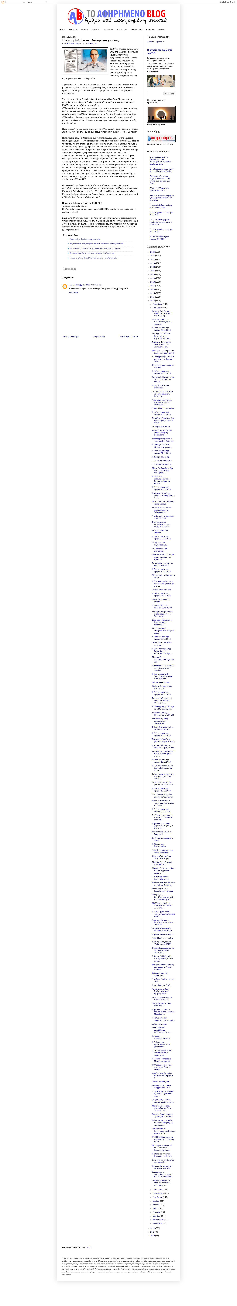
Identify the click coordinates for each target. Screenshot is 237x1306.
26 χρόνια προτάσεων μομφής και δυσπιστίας (163, 1101)
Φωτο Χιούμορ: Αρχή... (162, 985)
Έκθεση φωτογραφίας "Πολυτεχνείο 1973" (161, 943)
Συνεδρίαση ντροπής (161, 426)
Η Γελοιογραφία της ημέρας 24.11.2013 (161, 570)
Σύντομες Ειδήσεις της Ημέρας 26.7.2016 (159, 189)
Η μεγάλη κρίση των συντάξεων (160, 386)
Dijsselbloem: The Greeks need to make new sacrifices (163, 667)
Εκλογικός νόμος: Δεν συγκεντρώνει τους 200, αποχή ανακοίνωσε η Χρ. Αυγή (160, 179)
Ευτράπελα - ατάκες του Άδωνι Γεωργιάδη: (162, 564)
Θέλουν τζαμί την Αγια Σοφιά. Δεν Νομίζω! (161, 857)
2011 (152, 1232)
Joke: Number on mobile (162, 938)
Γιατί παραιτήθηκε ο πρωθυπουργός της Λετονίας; (161, 321)
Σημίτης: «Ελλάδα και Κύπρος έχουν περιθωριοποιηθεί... (161, 336)
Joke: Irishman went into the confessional (162, 851)
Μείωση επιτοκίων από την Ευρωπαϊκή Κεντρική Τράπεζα (162, 1147)
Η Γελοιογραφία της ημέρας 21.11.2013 (161, 693)
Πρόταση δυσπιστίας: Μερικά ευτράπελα (161, 1060)
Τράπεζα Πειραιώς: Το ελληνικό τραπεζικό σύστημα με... (161, 1182)
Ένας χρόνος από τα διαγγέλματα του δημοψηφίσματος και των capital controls (160, 160)
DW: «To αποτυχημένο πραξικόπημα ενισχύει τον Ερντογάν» (161, 222)
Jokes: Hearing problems (163, 408)
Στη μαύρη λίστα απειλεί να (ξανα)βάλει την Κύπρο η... (162, 393)
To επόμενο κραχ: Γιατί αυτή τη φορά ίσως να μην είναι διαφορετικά (92, 253)
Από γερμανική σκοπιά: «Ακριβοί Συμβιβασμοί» (163, 440)
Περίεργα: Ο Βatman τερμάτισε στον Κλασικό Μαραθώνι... (163, 1011)
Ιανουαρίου (158, 1223)
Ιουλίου (156, 1201)
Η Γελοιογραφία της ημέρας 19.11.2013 (161, 761)
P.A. (70, 285)
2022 (152, 267)
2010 (152, 1235)
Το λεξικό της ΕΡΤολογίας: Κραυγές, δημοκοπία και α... (163, 1093)
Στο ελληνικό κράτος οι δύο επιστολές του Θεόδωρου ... (162, 700)
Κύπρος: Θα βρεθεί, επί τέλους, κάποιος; (162, 998)
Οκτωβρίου (158, 1190)
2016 (152, 289)
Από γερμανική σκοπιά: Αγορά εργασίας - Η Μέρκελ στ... (162, 402)
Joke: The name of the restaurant (162, 644)
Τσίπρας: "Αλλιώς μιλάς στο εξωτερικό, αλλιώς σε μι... (162, 958)
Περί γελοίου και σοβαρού (163, 934)
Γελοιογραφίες (136, 29)
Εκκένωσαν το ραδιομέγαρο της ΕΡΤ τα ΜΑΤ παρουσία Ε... (162, 1174)
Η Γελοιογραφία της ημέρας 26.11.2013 (161, 488)
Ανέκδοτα (150, 29)
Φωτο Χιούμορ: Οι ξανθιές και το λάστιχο (163, 502)
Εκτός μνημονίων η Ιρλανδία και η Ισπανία (162, 890)
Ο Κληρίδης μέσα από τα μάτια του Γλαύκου (162, 728)
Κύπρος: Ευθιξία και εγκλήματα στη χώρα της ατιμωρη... (162, 313)
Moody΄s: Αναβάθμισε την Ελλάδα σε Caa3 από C (163, 351)
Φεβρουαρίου (159, 1220)
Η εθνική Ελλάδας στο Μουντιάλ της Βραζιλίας (163, 746)
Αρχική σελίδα (99, 336)
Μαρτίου (156, 1216)
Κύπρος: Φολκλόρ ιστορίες (160, 531)
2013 (152, 301)
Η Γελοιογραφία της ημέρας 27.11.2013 (161, 452)
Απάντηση (73, 292)
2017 (152, 286)
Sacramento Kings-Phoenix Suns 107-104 (163, 713)
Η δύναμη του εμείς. (160, 457)
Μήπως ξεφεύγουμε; (161, 682)
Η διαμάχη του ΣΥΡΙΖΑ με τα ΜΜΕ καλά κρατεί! (163, 707)
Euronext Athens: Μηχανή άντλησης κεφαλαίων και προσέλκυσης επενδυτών (95, 248)
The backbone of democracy (159, 550)
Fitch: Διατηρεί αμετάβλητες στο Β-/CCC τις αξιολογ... (162, 1029)
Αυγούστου (158, 1197)
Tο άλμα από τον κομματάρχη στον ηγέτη (163, 1019)
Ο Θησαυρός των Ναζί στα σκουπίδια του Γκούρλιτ (161, 1067)
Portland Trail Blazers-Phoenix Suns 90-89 (162, 929)
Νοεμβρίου (157, 308)
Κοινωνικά (96, 29)
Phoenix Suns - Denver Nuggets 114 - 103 (162, 1086)
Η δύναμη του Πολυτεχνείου (159, 845)
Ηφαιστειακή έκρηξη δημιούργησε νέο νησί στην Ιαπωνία (162, 676)
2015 (152, 293)
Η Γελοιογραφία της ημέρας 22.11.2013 (161, 638)
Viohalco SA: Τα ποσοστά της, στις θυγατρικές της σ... (163, 753)
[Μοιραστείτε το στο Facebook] (72, 269)
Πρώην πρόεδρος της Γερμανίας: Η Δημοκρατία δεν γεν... (162, 651)
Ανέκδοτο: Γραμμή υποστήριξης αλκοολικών (160, 720)
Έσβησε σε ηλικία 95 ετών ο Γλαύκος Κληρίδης (163, 884)
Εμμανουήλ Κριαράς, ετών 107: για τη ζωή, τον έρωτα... (163, 379)
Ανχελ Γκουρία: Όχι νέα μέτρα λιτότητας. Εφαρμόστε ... (162, 432)
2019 (152, 278)
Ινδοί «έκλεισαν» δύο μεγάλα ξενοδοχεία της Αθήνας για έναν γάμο (162, 197)
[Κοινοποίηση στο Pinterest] (75, 269)
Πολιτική (84, 29)
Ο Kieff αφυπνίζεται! (160, 1081)
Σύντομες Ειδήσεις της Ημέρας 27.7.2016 (159, 238)
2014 (152, 297)
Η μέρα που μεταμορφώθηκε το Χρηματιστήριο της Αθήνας (161, 479)
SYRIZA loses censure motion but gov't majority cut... (161, 1052)
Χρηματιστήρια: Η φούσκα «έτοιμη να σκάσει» (85, 239)
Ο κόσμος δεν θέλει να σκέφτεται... (161, 1004)
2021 (152, 271)
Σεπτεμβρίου (158, 1193)
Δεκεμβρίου (158, 304)
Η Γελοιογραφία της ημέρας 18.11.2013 (161, 789)
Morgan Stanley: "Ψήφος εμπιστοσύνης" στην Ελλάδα (163, 966)
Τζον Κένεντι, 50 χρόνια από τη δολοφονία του (162, 796)
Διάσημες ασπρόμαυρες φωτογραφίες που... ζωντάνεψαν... (162, 613)
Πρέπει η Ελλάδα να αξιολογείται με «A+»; (162, 446)
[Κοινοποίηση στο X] (69, 269)
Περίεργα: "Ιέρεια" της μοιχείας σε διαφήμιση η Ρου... (163, 495)
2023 (152, 263)
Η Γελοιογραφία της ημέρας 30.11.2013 (161, 329)
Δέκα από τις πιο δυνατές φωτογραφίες (163, 1161)
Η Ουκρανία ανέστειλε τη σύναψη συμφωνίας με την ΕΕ (163, 583)
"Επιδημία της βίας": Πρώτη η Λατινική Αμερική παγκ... (160, 991)
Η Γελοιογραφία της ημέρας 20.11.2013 (161, 734)
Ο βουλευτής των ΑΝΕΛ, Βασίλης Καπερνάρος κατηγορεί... (162, 1122)
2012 (152, 1228)
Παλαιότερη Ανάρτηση (128, 336)
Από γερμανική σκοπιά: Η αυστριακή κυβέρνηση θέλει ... (163, 358)
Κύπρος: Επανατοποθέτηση (161, 1037)
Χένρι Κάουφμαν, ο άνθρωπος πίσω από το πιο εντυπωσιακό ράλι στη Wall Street (96, 244)
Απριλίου (157, 1212)
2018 (152, 282)
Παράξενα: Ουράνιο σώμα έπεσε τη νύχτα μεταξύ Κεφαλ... (163, 420)
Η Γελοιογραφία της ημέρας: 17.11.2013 (161, 810)
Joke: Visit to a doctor (161, 590)
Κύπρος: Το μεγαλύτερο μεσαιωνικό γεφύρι (162, 1167)
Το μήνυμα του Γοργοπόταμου (159, 543)
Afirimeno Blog (73, 43)
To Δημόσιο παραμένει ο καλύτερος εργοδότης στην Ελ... (162, 817)
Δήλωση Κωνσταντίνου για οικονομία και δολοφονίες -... (162, 509)
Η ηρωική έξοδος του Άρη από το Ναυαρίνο (161, 206)
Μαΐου (156, 1208)
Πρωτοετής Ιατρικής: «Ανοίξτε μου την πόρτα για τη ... (163, 913)
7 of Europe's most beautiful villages (160, 877)
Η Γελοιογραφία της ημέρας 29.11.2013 (161, 372)
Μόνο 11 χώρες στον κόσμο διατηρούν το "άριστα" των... (161, 1108)
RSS (89, 1247)
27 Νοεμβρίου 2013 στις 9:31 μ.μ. (87, 285)
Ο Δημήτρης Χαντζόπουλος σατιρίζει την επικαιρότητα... (163, 897)
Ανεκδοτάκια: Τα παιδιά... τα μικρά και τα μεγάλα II (162, 1075)
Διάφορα (161, 29)
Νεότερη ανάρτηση (71, 336)
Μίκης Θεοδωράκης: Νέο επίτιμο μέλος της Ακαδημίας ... (162, 470)
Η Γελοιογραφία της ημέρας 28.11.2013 (161, 413)
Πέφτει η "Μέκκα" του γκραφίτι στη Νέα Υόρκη (163, 740)
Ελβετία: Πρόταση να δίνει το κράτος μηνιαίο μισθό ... (163, 870)
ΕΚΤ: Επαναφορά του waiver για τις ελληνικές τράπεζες (162, 170)
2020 (152, 274)
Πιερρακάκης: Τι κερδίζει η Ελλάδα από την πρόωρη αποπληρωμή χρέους (94, 258)
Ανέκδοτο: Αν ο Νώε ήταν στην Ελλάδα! (163, 517)
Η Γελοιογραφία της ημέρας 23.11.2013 (161, 594)
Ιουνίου (156, 1205)
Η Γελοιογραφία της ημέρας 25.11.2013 (161, 537)
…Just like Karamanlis (161, 464)
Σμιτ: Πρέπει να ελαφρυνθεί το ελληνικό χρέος (163, 630)
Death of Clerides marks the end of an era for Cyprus (162, 768)
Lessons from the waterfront (159, 974)
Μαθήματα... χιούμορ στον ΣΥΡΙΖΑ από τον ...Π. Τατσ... (162, 905)
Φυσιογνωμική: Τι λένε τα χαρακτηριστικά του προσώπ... (163, 557)
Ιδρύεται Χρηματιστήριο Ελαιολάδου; (162, 687)
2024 (152, 259)
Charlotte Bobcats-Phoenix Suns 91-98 (162, 606)
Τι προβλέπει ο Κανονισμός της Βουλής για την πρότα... (163, 1131)
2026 (152, 252)
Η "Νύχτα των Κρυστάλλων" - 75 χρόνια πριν (161, 1044)
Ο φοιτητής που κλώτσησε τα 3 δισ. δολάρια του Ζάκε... (161, 524)
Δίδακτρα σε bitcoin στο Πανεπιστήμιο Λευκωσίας (162, 622)
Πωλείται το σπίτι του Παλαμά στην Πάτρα (162, 1155)
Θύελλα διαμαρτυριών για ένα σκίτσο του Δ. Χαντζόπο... (163, 950)
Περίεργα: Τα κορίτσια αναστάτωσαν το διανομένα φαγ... (161, 344)
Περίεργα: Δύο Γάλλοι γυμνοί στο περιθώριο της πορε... (162, 825)
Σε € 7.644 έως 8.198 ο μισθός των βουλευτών (163, 783)
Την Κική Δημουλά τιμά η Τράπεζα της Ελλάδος (162, 1115)
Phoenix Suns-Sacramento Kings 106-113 (163, 659)
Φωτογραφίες (122, 29)
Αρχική (62, 29)
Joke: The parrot (159, 1024)
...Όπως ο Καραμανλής (162, 460)
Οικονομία (73, 29)
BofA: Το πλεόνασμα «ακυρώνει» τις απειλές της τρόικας (163, 803)
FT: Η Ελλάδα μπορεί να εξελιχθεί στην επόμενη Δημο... (163, 1139)
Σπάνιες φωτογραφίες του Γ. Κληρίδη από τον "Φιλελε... (163, 776)
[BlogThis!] (67, 269)
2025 (152, 256)
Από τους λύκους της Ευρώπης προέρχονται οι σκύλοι (163, 922)
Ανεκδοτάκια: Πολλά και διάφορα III (162, 833)
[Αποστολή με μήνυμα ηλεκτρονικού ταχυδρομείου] (64, 269)
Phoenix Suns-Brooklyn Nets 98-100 (162, 863)
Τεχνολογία (108, 29)
